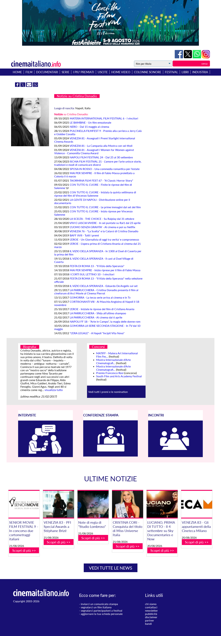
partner (149, 620)
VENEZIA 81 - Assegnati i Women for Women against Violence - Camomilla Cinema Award (94, 151)
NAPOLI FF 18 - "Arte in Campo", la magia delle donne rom (105, 321)
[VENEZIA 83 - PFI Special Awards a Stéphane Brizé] (58, 504)
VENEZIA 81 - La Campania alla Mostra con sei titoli (101, 145)
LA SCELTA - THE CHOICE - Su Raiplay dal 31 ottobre (102, 218)
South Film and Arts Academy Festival (119, 376)
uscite (103, 72)
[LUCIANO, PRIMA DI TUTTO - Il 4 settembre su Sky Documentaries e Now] (162, 504)
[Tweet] (188, 57)
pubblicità (151, 613)
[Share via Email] (29, 85)
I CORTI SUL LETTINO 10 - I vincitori (92, 274)
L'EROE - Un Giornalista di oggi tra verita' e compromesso (104, 239)
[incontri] (175, 456)
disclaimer (151, 617)
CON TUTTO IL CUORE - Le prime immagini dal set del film (105, 207)
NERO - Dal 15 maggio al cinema (89, 126)
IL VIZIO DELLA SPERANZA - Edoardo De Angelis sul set (104, 285)
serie (65, 72)
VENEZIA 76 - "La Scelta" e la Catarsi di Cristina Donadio (104, 231)
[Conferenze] (110, 455)
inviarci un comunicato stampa (99, 604)
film (29, 72)
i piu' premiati (83, 72)
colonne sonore (147, 72)
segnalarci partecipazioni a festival (101, 610)
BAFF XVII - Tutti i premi (84, 235)
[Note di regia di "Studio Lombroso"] (93, 504)
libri (185, 72)
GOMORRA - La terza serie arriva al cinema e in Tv (100, 297)
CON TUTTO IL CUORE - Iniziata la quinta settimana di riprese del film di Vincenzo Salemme (95, 194)
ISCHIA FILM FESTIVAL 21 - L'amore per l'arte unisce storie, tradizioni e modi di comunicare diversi (97, 163)
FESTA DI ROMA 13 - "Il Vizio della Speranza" (97, 266)
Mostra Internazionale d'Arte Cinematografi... (113, 361)
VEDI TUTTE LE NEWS (110, 567)
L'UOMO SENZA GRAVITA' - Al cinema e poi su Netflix (102, 227)
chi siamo (150, 604)
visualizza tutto (54, 389)
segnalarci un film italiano (96, 607)
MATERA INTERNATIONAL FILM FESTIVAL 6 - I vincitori (104, 118)
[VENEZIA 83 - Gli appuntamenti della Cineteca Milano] (196, 504)
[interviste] (45, 456)
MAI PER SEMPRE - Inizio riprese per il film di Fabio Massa (105, 270)
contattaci (151, 607)
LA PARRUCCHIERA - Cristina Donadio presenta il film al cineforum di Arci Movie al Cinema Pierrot (96, 291)
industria (200, 72)
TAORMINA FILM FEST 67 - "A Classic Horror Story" (101, 180)
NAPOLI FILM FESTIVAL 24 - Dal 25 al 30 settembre (101, 157)
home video (120, 72)
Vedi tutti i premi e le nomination (108, 391)
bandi (148, 623)
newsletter (151, 610)
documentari (47, 72)
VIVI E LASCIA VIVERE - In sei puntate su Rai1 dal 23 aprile (105, 222)
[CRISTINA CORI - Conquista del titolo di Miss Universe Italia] (127, 504)
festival (171, 72)
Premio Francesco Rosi (109, 373)
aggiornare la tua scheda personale (102, 613)
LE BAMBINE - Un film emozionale (90, 122)
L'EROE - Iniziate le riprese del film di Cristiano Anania (102, 309)
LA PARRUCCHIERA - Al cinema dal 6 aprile (96, 317)
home (17, 72)
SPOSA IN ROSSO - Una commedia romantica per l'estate (105, 168)
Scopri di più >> (24, 550)
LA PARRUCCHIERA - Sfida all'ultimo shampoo (98, 313)
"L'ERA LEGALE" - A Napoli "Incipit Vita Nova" (97, 333)
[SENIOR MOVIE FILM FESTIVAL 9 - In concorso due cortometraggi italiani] (24, 504)
